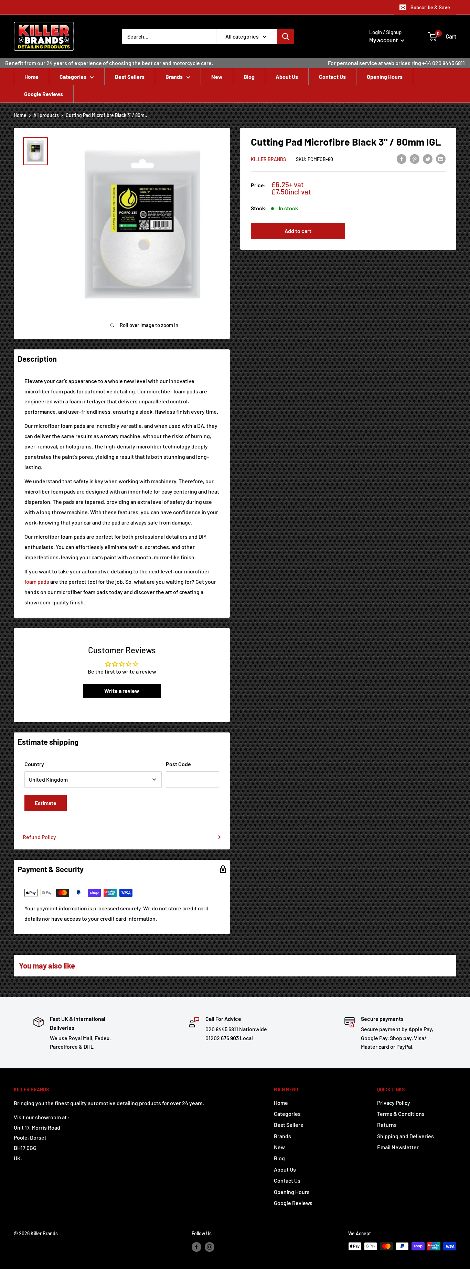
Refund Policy (39, 837)
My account (384, 39)
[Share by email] (441, 158)
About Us (287, 76)
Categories (73, 76)
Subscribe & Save (430, 7)
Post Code (178, 764)
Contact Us (332, 76)
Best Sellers (130, 76)
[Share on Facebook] (401, 158)
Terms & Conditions (401, 1113)
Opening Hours (385, 76)
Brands (174, 76)
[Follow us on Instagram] (209, 1247)
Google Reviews (43, 94)
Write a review (121, 690)
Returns (387, 1124)
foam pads (36, 581)
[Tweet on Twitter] (427, 158)
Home (31, 76)
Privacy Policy (393, 1102)
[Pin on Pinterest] (414, 158)
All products (46, 115)
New (217, 76)
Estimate (45, 803)
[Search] (285, 36)
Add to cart (298, 231)
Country (34, 764)
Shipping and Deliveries (405, 1136)
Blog (249, 76)
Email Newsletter (398, 1147)
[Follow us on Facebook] (196, 1247)
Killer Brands (268, 159)
